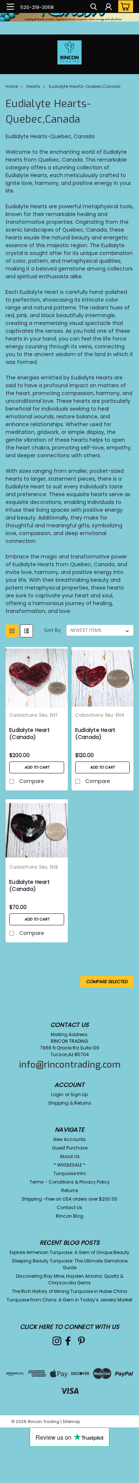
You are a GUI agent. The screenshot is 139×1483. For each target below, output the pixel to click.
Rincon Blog (69, 1216)
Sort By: (53, 630)
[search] (93, 7)
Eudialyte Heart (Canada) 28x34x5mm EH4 (97, 734)
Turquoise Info (69, 1173)
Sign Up (79, 1094)
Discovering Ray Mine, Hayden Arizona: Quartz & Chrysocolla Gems (69, 1279)
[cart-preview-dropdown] (124, 6)
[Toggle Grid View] (12, 630)
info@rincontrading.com (69, 1065)
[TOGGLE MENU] (10, 6)
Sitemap (71, 1421)
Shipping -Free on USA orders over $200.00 (69, 1199)
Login (57, 1094)
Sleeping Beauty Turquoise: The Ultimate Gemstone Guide (70, 1264)
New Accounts (69, 1139)
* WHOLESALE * (69, 1165)
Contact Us (69, 1207)
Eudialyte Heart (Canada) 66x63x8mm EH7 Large (31, 734)
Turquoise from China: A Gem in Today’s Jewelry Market (69, 1300)
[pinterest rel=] (81, 1341)
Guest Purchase (69, 1148)
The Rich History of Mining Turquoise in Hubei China (69, 1291)
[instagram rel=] (57, 1341)
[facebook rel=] (68, 1341)
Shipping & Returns (69, 1103)
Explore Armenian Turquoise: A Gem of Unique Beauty (69, 1252)
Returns (69, 1190)
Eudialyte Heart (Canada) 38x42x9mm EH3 (31, 886)
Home (12, 86)
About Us (70, 1156)
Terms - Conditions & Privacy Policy (70, 1182)
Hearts (33, 86)
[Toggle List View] (26, 630)
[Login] (108, 7)
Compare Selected (107, 981)
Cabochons (23, 715)
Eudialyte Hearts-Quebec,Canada (84, 86)
